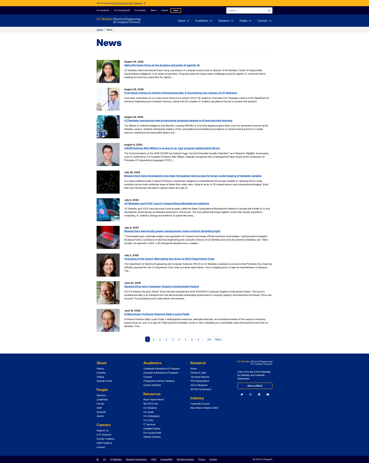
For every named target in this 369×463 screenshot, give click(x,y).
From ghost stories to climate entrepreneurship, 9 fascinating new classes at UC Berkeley (180, 92)
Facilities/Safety (151, 428)
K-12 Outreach (104, 434)
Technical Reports (199, 376)
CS (104, 459)
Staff (99, 407)
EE (98, 459)
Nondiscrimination (185, 459)
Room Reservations (153, 399)
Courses (147, 376)
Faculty (100, 403)
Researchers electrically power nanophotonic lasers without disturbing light (172, 231)
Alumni (100, 416)
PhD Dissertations (199, 380)
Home (100, 29)
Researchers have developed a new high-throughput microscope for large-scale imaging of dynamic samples (193, 175)
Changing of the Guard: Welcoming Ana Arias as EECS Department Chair (169, 258)
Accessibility (167, 459)
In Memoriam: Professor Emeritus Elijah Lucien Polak (156, 314)
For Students (103, 10)
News (154, 10)
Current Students (152, 385)
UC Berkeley (116, 459)
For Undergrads (151, 416)
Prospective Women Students (159, 380)
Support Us (102, 430)
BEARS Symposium (200, 389)
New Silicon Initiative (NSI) (204, 407)
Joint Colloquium (199, 385)
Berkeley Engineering (136, 459)
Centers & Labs (198, 372)
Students (101, 412)
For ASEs (148, 420)
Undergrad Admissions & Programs (161, 368)
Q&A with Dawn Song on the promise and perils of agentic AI (162, 65)
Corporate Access (199, 403)
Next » (219, 339)
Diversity (101, 372)
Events (164, 10)
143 (209, 339)
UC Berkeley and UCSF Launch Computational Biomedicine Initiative (166, 203)
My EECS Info (150, 403)
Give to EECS (254, 385)
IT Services (149, 424)
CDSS (153, 459)
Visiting (100, 376)
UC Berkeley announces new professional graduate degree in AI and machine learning (178, 120)
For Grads (148, 412)
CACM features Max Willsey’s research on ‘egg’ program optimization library (172, 148)
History (100, 368)
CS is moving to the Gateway (127, 3)
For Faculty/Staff (122, 10)
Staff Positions (104, 443)
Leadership (102, 399)
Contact (101, 447)
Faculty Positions (106, 438)
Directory (101, 395)
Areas (193, 368)
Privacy (201, 459)
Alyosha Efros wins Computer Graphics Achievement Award (161, 286)
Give (175, 10)
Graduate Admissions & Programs (160, 372)
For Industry (140, 10)
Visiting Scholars (152, 436)
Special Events (104, 380)
